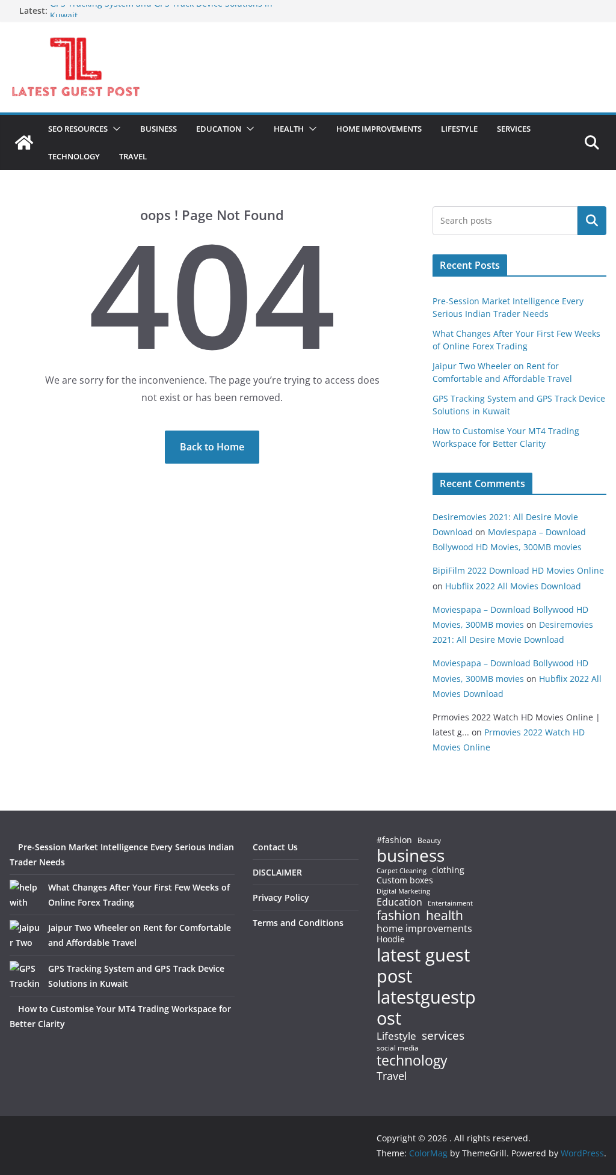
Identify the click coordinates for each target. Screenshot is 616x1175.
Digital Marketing (403, 891)
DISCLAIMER (277, 872)
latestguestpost (426, 1007)
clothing (448, 870)
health (444, 915)
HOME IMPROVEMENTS (379, 128)
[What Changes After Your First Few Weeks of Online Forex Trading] (25, 895)
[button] (114, 129)
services (443, 1035)
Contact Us (275, 847)
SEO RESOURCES (78, 128)
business (411, 855)
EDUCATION (218, 128)
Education (399, 902)
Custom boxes (405, 880)
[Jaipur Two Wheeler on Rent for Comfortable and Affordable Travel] (25, 935)
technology (412, 1060)
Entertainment (450, 903)
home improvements (424, 928)
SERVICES (514, 128)
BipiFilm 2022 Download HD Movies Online (518, 570)
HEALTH (289, 128)
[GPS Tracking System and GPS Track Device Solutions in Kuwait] (25, 976)
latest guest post (423, 966)
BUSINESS (158, 128)
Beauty (429, 840)
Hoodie (391, 939)
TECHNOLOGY (74, 156)
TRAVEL (133, 156)
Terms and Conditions (298, 922)
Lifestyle (396, 1036)
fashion (398, 915)
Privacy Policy (281, 897)
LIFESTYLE (459, 128)
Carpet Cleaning (402, 871)
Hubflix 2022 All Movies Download (513, 586)
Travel (392, 1075)
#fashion (394, 840)
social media (398, 1048)
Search (592, 220)
